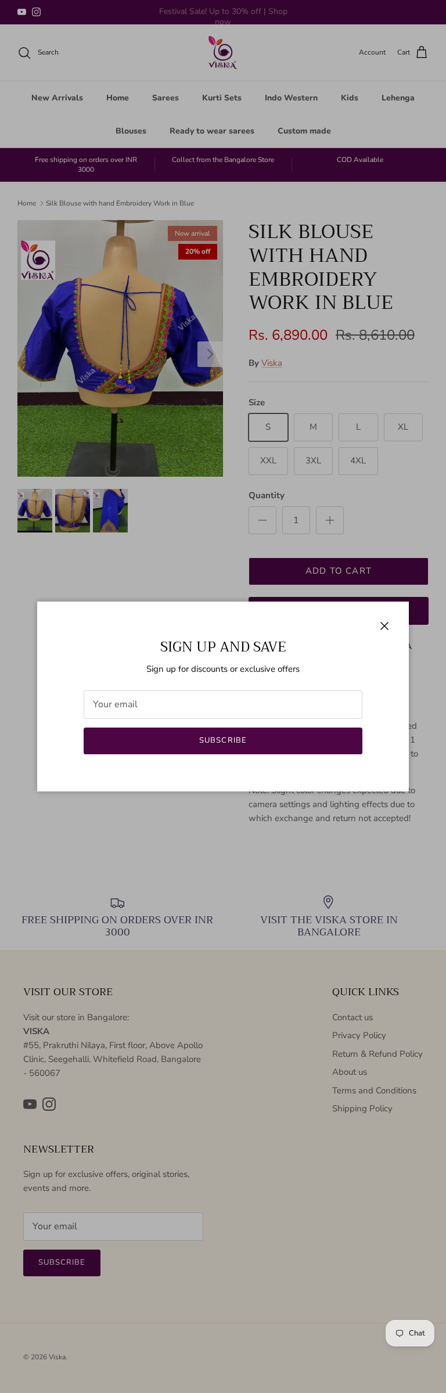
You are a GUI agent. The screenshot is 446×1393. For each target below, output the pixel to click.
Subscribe (222, 740)
